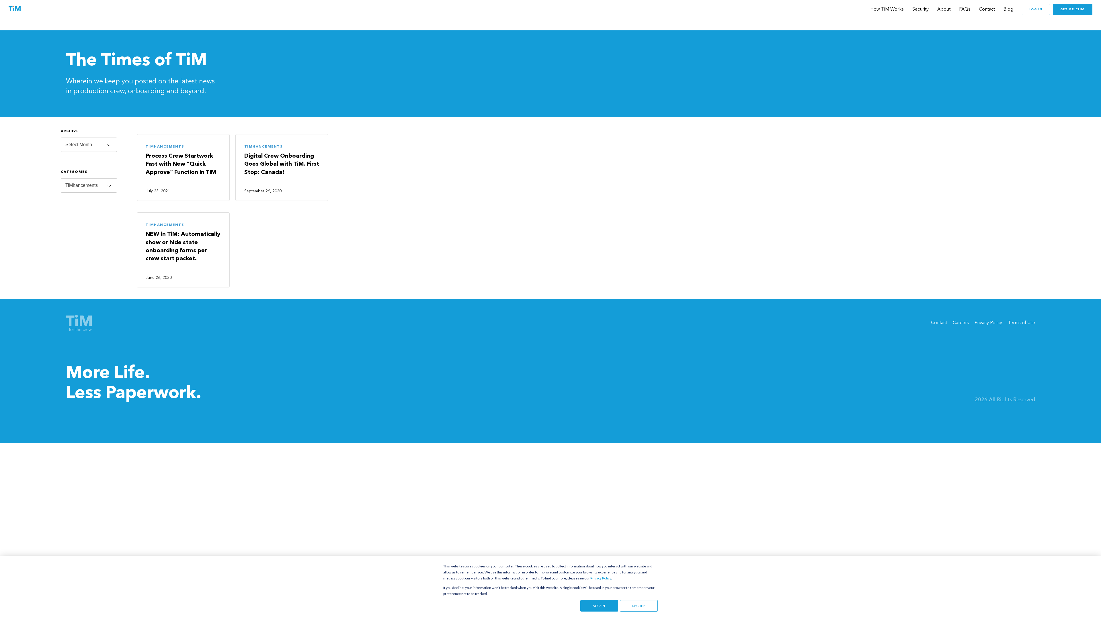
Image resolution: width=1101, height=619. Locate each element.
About (943, 9)
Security (920, 9)
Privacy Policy (600, 578)
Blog (1008, 9)
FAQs (964, 9)
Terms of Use (1021, 323)
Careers (961, 323)
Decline (639, 606)
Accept (599, 606)
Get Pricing (1072, 9)
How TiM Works (887, 9)
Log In (1036, 9)
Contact (987, 9)
